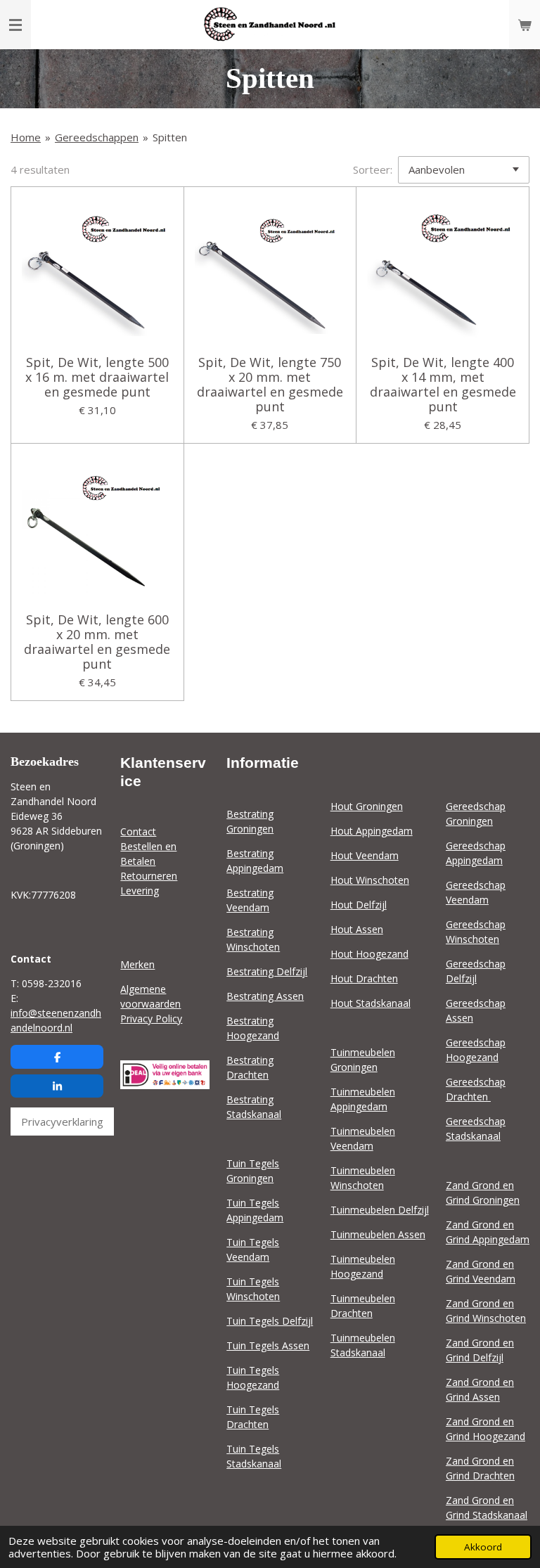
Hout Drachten (364, 978)
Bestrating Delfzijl (266, 971)
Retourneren (148, 875)
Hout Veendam (364, 855)
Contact (138, 831)
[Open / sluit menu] (15, 24)
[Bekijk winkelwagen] (524, 24)
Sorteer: (372, 169)
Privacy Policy (151, 1018)
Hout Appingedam (371, 830)
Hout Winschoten (369, 880)
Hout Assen (356, 929)
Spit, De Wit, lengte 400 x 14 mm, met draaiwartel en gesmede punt (443, 384)
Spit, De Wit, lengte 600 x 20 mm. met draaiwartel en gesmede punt (97, 641)
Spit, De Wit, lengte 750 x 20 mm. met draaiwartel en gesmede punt (270, 384)
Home (26, 137)
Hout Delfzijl (358, 904)
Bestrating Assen (265, 996)
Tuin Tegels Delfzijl (269, 1321)
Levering (139, 890)
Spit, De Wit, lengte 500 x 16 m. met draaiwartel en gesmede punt (97, 377)
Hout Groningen (366, 806)
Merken (137, 964)
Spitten (170, 137)
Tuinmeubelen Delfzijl (379, 1209)
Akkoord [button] (483, 1547)
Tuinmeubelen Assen (377, 1234)
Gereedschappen (97, 137)
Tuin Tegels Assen (267, 1345)
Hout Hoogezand (369, 953)
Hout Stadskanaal (370, 1003)
